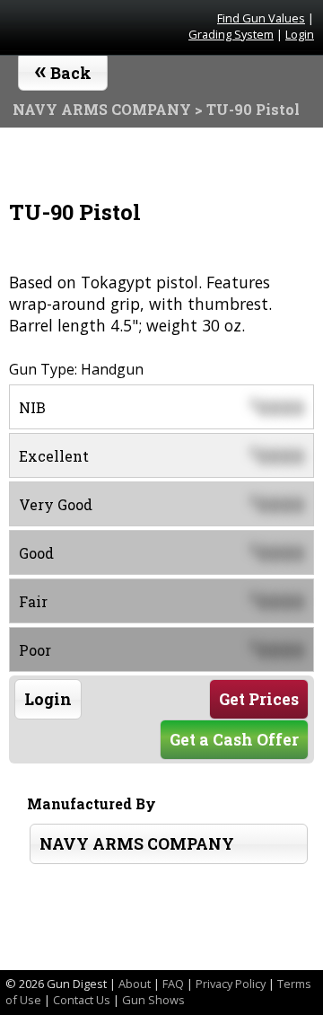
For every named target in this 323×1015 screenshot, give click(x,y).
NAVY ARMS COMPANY (136, 844)
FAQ (173, 983)
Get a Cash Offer (234, 739)
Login (299, 34)
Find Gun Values (261, 18)
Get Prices (259, 699)
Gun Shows (153, 1000)
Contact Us (81, 1000)
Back (63, 69)
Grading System (231, 34)
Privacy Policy (231, 983)
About (134, 983)
